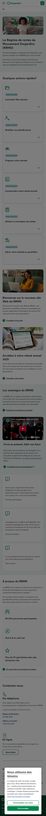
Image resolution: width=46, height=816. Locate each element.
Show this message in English (18, 796)
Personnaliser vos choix (23, 803)
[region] (23, 791)
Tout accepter (23, 808)
